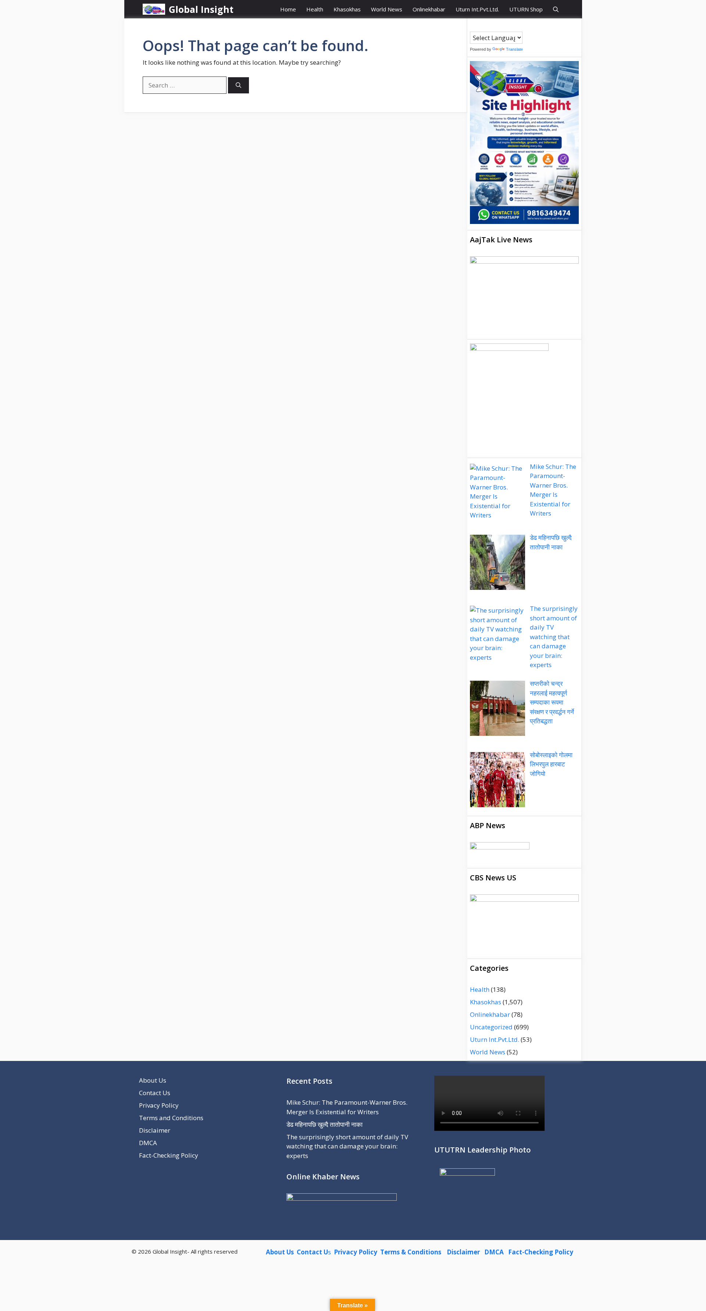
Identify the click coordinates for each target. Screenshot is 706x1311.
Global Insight (201, 9)
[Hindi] (495, 26)
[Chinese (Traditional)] (480, 26)
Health (314, 9)
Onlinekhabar (429, 9)
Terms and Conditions (171, 1118)
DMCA (148, 1143)
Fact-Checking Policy (168, 1155)
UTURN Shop (526, 9)
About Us (152, 1080)
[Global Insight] (154, 9)
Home (288, 9)
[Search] (238, 85)
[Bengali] (473, 26)
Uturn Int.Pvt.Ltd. (477, 9)
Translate (514, 49)
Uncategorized (491, 1027)
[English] (488, 26)
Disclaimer (154, 1130)
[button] (556, 9)
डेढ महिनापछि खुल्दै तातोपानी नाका (324, 1124)
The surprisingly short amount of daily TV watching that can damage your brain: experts (347, 1146)
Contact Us (154, 1093)
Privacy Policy (159, 1105)
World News (386, 9)
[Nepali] (502, 26)
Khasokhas (347, 9)
